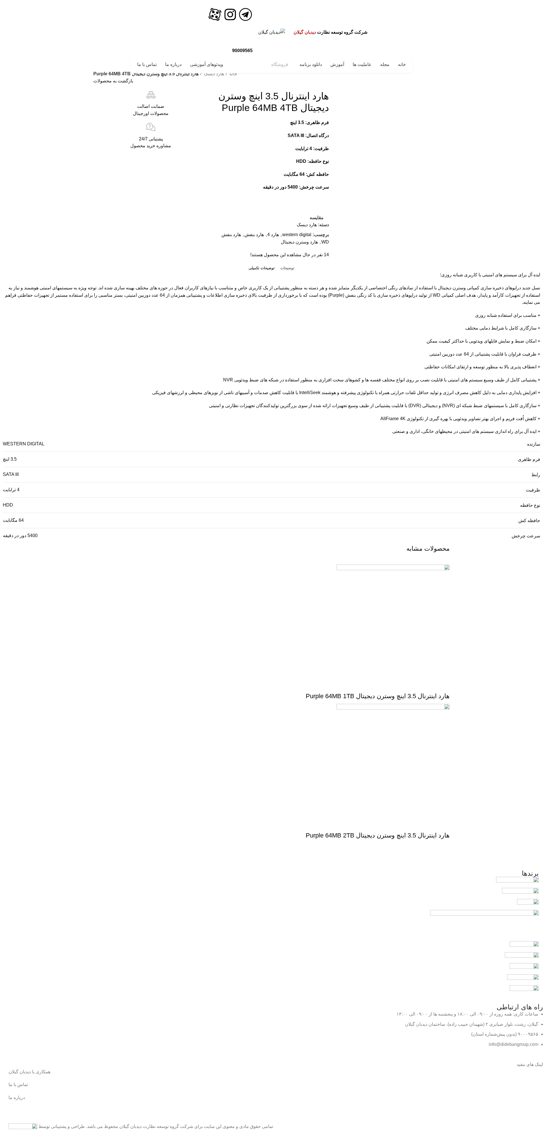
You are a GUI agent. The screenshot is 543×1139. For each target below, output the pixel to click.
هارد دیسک (213, 73)
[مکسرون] (524, 968)
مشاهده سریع (443, 685)
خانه (232, 73)
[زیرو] (484, 925)
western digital (296, 234)
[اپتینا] (523, 979)
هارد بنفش (254, 234)
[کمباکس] (517, 882)
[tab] (287, 268)
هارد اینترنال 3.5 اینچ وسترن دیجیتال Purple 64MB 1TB (378, 696)
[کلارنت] (522, 957)
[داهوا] (524, 990)
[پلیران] (520, 893)
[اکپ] (528, 904)
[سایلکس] (524, 946)
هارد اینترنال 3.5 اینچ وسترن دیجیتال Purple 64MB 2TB (378, 835)
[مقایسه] (427, 685)
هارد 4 (273, 234)
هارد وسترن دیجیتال (299, 242)
